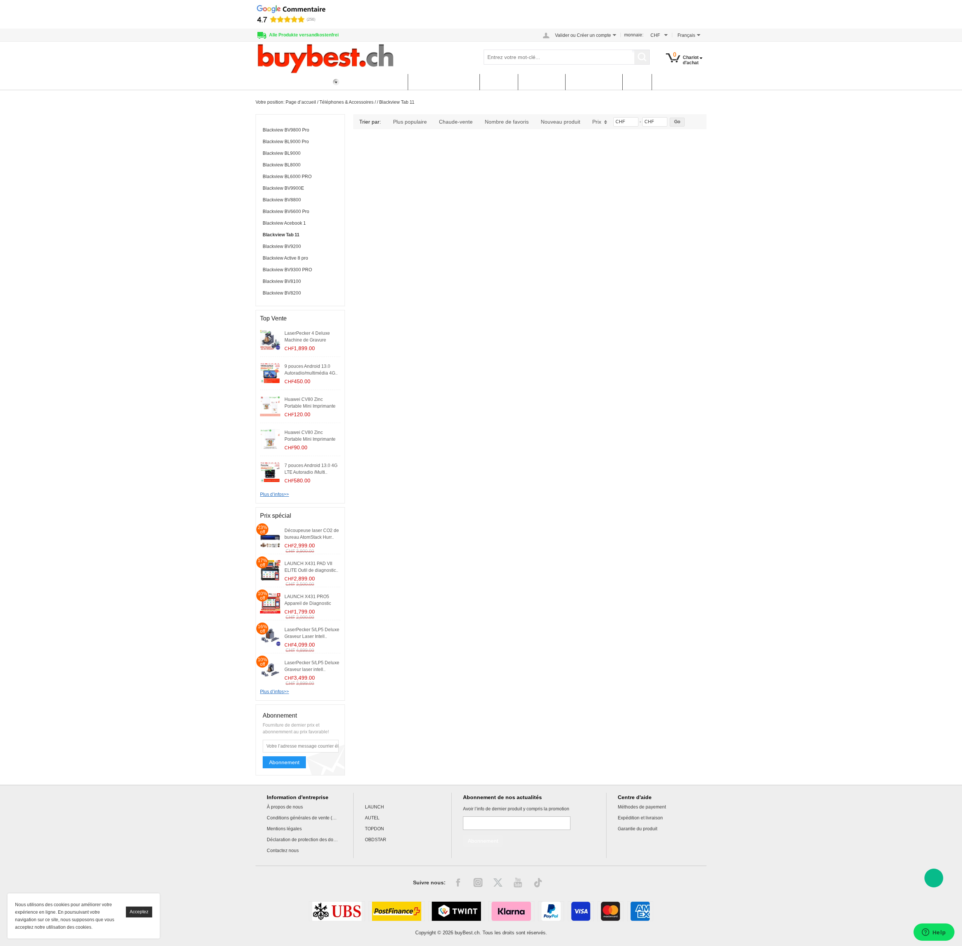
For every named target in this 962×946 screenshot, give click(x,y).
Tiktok (537, 882)
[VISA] (581, 911)
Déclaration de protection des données (302, 839)
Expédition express (375, 82)
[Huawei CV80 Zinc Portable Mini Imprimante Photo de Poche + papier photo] (270, 405)
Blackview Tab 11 (396, 102)
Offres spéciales (594, 82)
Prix (596, 122)
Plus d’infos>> (274, 494)
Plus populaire (410, 122)
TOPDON (374, 828)
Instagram (478, 882)
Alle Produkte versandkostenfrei (304, 35)
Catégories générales (290, 82)
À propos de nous (285, 807)
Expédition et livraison (640, 818)
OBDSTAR (375, 839)
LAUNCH (374, 807)
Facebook (458, 882)
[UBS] (337, 911)
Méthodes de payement (642, 807)
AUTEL (372, 818)
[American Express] (640, 911)
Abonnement (284, 762)
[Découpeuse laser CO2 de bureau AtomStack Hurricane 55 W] (270, 536)
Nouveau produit (560, 122)
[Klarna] (511, 911)
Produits (498, 82)
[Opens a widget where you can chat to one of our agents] (933, 932)
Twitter (497, 882)
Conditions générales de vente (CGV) (302, 818)
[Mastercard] (610, 911)
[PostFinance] (397, 911)
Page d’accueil (301, 102)
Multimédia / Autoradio (443, 82)
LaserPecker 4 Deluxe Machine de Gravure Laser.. (307, 340)
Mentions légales (284, 828)
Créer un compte (594, 35)
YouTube (517, 882)
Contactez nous (283, 850)
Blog (637, 82)
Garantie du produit (637, 828)
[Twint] (456, 911)
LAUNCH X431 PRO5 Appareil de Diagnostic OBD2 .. (307, 603)
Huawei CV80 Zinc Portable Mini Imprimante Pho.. (310, 406)
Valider (562, 35)
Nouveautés (541, 82)
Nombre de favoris (507, 122)
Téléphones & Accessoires (346, 102)
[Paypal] (551, 911)
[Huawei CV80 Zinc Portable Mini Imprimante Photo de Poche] (270, 438)
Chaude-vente (456, 122)
